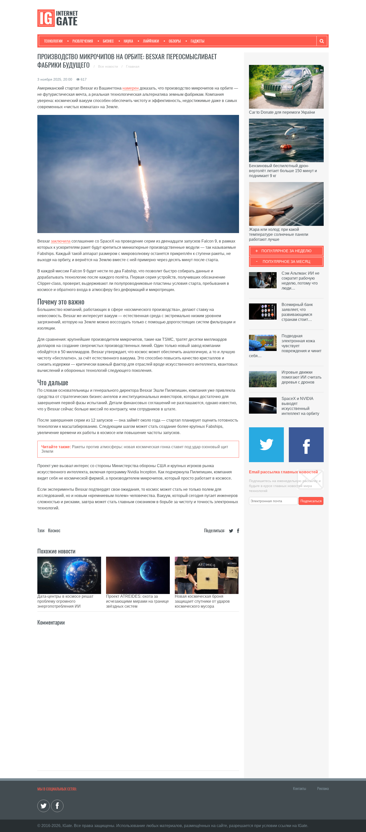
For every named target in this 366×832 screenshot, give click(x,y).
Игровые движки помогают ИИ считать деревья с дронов (301, 377)
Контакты (299, 788)
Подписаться (311, 501)
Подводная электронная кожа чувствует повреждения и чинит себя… (285, 346)
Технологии (53, 41)
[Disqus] (138, 693)
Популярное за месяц (286, 261)
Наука (128, 41)
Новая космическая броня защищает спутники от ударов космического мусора (202, 601)
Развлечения (82, 41)
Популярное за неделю (286, 251)
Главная (132, 66)
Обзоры (175, 41)
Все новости (108, 66)
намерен (130, 88)
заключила (60, 241)
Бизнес (108, 41)
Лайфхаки (151, 41)
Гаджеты (197, 41)
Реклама (323, 788)
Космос (54, 530)
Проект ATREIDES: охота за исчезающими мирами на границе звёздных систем (137, 601)
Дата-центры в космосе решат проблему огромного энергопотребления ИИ (65, 601)
